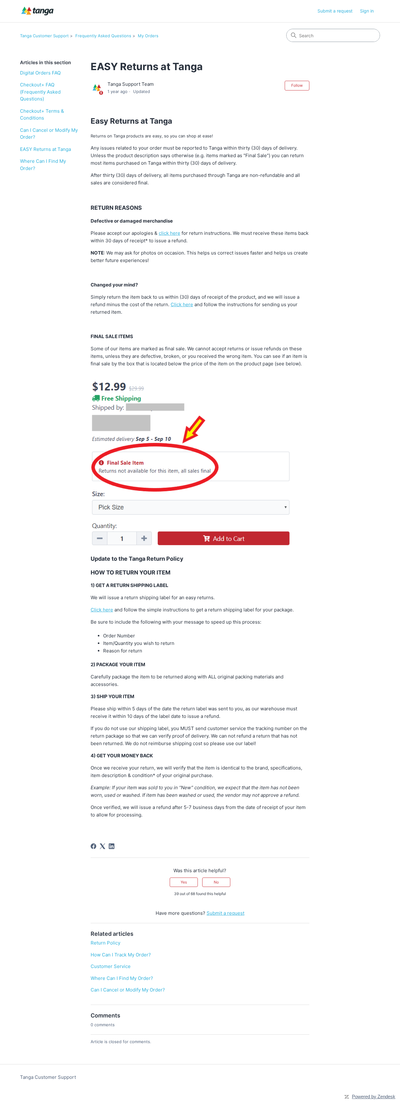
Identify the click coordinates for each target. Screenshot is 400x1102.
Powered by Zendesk (373, 1096)
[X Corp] (102, 846)
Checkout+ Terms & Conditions (42, 114)
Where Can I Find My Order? (43, 164)
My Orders (148, 35)
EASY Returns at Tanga (45, 149)
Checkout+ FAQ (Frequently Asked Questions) (40, 92)
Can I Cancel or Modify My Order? (49, 133)
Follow (297, 85)
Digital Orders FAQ (40, 73)
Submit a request (335, 10)
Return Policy (105, 943)
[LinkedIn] (111, 846)
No (216, 882)
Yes (184, 882)
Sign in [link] (367, 10)
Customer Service (111, 966)
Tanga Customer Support (44, 35)
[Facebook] (93, 846)
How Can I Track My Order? (121, 955)
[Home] (37, 11)
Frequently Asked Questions (103, 35)
